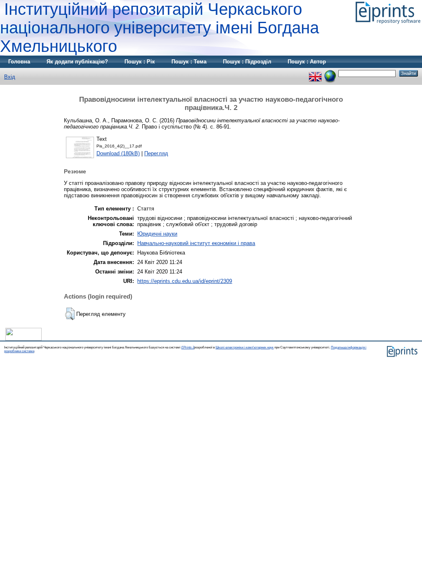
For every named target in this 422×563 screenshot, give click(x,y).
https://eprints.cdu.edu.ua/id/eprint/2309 (184, 281)
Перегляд (156, 153)
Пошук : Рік (139, 61)
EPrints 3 (187, 347)
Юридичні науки (157, 234)
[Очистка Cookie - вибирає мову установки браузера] (330, 73)
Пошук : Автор (307, 61)
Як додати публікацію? (77, 61)
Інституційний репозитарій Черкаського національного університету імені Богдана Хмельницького (159, 27)
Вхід (9, 77)
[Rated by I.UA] (23, 339)
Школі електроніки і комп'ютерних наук (245, 347)
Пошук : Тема (188, 61)
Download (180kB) (118, 153)
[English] (315, 73)
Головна (19, 61)
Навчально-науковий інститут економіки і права (196, 243)
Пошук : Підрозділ (247, 61)
